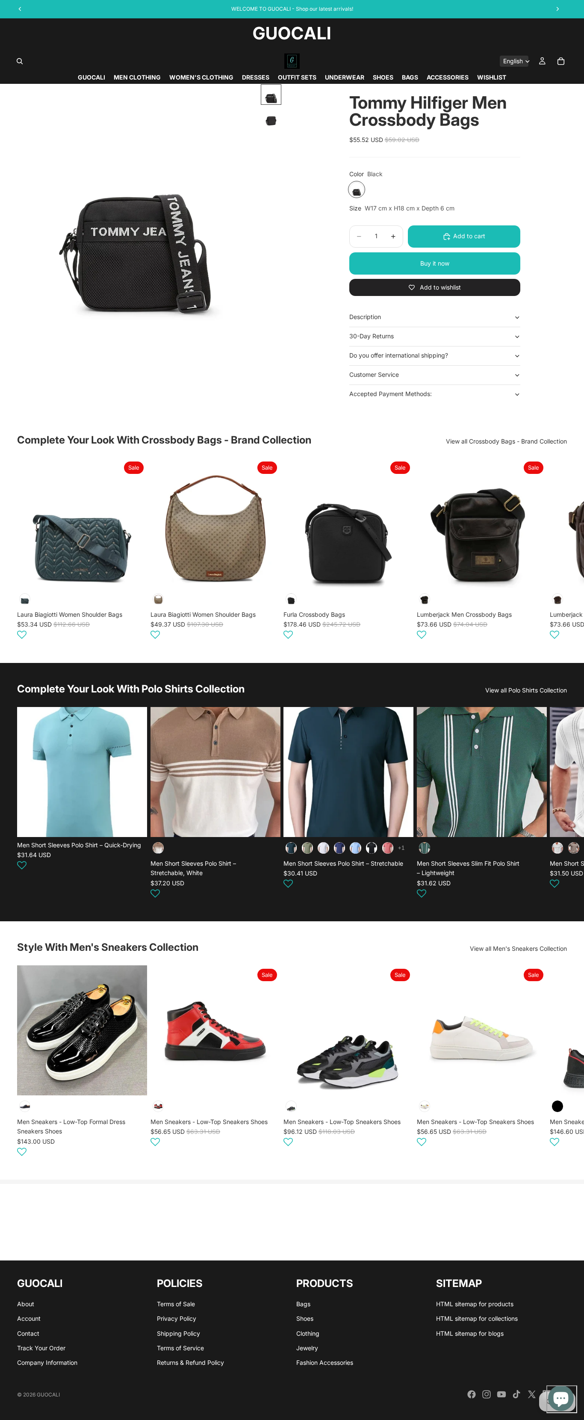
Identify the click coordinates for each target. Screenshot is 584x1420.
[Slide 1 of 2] (271, 94)
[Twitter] (532, 1394)
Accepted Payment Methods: (390, 393)
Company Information (47, 1363)
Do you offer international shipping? (398, 355)
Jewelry (307, 1348)
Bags (303, 1304)
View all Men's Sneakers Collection (518, 948)
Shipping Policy (178, 1333)
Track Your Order (41, 1348)
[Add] (134, 575)
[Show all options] (401, 848)
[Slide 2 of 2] (271, 116)
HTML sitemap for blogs (470, 1333)
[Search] (19, 61)
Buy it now (434, 263)
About (25, 1304)
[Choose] (134, 823)
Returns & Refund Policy (190, 1363)
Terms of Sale (176, 1304)
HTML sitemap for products (474, 1304)
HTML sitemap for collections (477, 1318)
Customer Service (374, 374)
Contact (28, 1333)
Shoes (304, 1318)
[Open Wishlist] (22, 634)
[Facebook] (471, 1394)
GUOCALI (48, 1394)
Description (365, 316)
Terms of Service (180, 1348)
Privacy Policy (176, 1318)
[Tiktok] (516, 1394)
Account (29, 1318)
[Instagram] (486, 1394)
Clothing (307, 1333)
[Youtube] (501, 1394)
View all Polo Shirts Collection (526, 690)
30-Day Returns (371, 336)
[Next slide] (556, 550)
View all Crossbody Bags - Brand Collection (506, 441)
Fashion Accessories (324, 1363)
